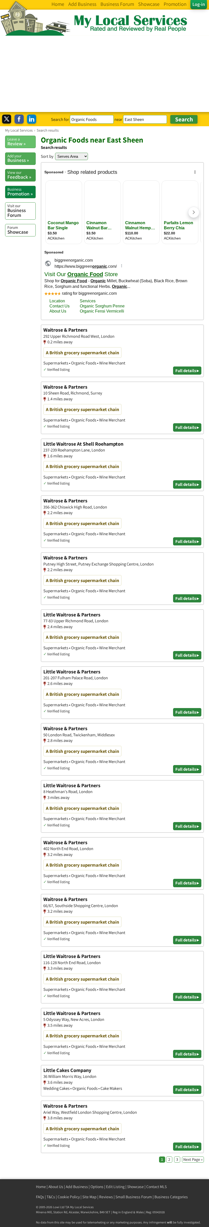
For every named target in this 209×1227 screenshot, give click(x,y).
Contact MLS (156, 1186)
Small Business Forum (133, 1196)
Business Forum (16, 210)
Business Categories (171, 1196)
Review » (16, 141)
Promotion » (20, 192)
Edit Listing (115, 1186)
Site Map (89, 1196)
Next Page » (193, 1159)
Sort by (47, 156)
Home (41, 1186)
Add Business (77, 1186)
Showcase (17, 230)
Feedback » (19, 175)
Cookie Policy (69, 1196)
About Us (55, 1186)
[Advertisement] (104, 73)
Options (96, 1186)
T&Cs (51, 1196)
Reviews (106, 1196)
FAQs (40, 1196)
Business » (18, 158)
